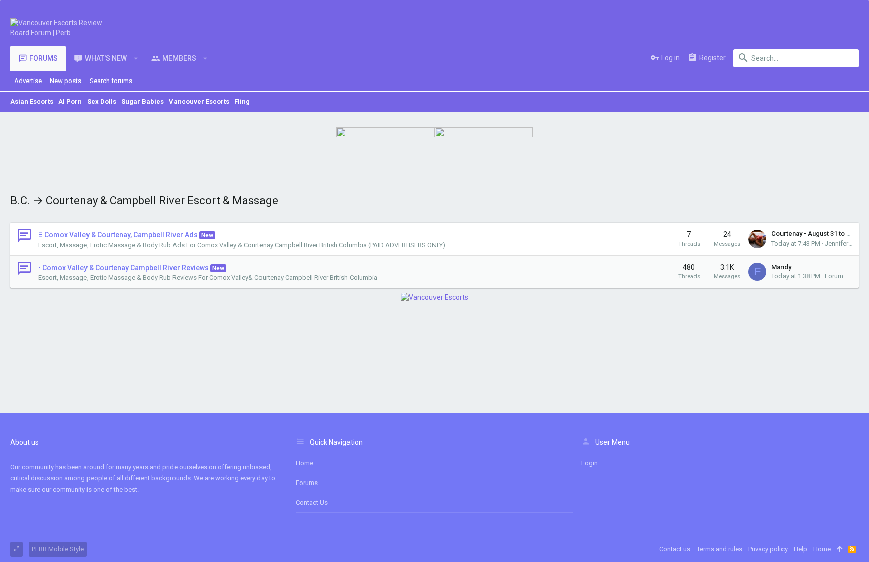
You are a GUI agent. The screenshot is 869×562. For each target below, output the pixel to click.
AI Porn (70, 101)
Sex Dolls (101, 101)
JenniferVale (843, 243)
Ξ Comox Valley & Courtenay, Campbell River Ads (118, 235)
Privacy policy (768, 549)
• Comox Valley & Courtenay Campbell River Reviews (123, 268)
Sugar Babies (142, 101)
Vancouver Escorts (199, 101)
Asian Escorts (31, 101)
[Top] (839, 549)
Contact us (312, 502)
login (589, 463)
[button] (136, 58)
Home (304, 463)
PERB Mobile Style (58, 549)
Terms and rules (719, 549)
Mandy (781, 267)
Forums (307, 483)
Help (800, 549)
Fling (242, 101)
